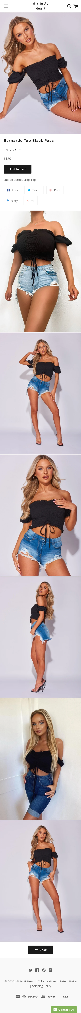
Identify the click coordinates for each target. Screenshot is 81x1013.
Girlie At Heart (40, 6)
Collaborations (47, 981)
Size (8, 150)
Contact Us (65, 1009)
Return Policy (68, 981)
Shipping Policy (41, 986)
